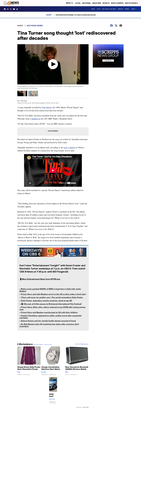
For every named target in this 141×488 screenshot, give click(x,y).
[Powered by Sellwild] (86, 407)
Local (78, 3)
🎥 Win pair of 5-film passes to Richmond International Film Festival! (51, 304)
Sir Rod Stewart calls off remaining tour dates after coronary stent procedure (49, 325)
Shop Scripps (117, 3)
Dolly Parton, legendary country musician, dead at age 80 (46, 301)
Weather (96, 3)
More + (134, 9)
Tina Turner (46, 107)
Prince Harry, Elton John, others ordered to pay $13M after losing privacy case (53, 308)
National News (35, 26)
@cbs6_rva (17, 9)
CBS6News (5, 9)
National (86, 3)
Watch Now (131, 3)
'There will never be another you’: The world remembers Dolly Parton (51, 297)
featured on (36, 118)
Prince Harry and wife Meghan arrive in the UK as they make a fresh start (53, 294)
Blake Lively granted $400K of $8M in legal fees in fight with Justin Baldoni (50, 290)
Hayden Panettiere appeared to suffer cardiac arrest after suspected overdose (50, 317)
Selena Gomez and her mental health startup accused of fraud (48, 321)
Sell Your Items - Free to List (42, 344)
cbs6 (8, 9)
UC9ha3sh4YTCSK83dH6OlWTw (14, 9)
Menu (68, 3)
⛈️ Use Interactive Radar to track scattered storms (74, 15)
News (93, 9)
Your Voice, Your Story (109, 9)
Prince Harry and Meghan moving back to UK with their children (49, 312)
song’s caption (69, 147)
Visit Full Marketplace (82, 344)
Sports (106, 3)
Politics (127, 9)
